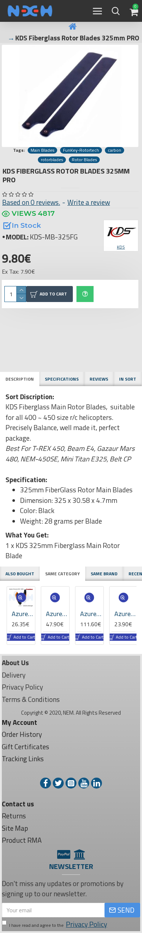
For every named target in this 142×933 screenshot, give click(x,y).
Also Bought (19, 573)
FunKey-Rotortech (81, 150)
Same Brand (104, 573)
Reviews (99, 379)
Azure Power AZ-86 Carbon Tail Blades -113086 (89, 614)
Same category (62, 573)
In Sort (127, 379)
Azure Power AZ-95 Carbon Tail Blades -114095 (123, 614)
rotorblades (52, 159)
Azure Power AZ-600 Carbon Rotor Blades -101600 (55, 614)
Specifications (62, 379)
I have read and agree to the (58, 924)
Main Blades (42, 150)
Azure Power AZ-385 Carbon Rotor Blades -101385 (21, 614)
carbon (114, 150)
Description (19, 379)
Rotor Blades (84, 159)
